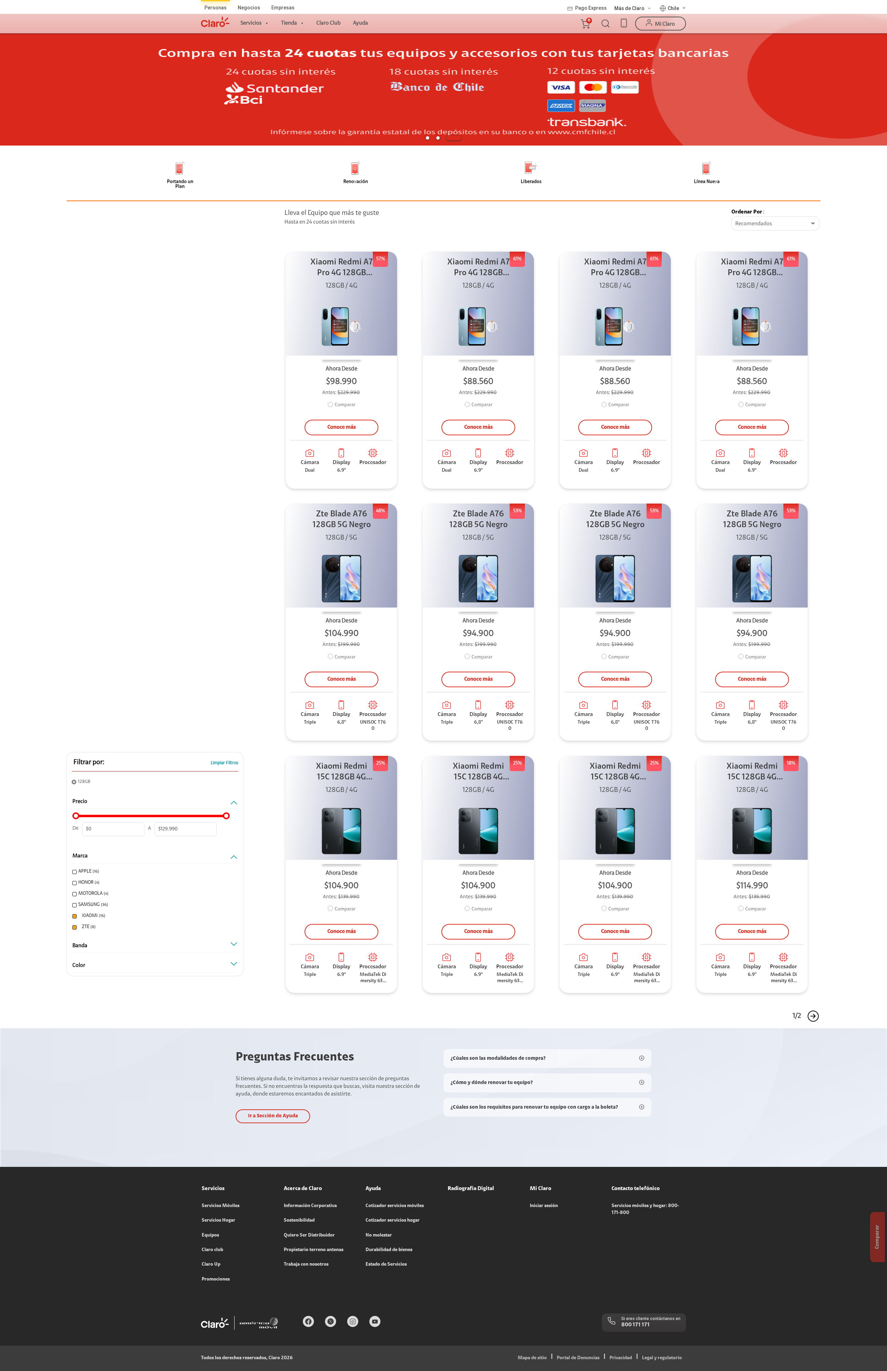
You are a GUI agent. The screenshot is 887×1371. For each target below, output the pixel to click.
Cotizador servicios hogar (393, 1220)
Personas (215, 7)
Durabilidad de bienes (389, 1250)
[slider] (75, 815)
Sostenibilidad (299, 1220)
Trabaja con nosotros (306, 1264)
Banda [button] (79, 946)
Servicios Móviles (220, 1206)
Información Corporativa (310, 1206)
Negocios (249, 7)
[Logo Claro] (215, 21)
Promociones (216, 1279)
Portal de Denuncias (578, 1358)
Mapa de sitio (532, 1358)
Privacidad (620, 1358)
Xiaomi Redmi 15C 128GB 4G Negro (341, 772)
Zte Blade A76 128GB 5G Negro (342, 519)
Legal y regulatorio (662, 1358)
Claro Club (328, 23)
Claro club (212, 1250)
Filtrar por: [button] (88, 762)
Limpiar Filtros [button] (224, 763)
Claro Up (211, 1264)
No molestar (379, 1235)
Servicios (251, 23)
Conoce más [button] (341, 427)
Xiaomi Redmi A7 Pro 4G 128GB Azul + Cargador (341, 268)
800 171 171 (635, 1325)
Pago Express (591, 8)
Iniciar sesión (544, 1206)
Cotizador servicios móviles (395, 1206)
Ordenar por (746, 212)
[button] (585, 23)
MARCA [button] (80, 856)
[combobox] (775, 224)
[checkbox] (153, 872)
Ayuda (360, 23)
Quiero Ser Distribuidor (309, 1235)
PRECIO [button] (79, 801)
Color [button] (78, 965)
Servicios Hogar (218, 1220)
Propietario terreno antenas (313, 1250)
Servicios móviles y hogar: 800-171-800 (645, 1209)
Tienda (289, 23)
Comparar (345, 405)
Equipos (210, 1235)
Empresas (283, 7)
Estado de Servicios (386, 1264)
